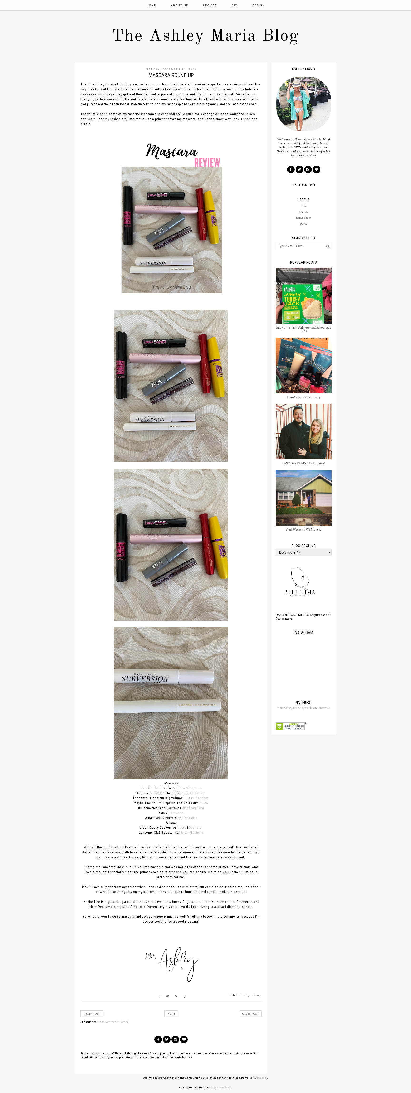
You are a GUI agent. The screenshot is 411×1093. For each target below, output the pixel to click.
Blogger (262, 1077)
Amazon (177, 813)
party (303, 223)
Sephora (195, 788)
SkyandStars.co (221, 1087)
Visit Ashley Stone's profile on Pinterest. (303, 708)
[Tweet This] (167, 996)
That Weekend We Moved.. (304, 529)
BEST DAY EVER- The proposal (303, 463)
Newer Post (91, 1013)
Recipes (210, 5)
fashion (303, 212)
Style (304, 206)
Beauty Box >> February (303, 397)
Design (258, 5)
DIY (234, 5)
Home (151, 5)
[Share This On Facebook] (159, 996)
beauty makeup (250, 995)
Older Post (250, 1013)
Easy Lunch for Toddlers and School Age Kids (303, 329)
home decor (303, 217)
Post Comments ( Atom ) (114, 1022)
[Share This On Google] (185, 996)
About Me (179, 5)
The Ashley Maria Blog (205, 36)
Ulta (182, 788)
